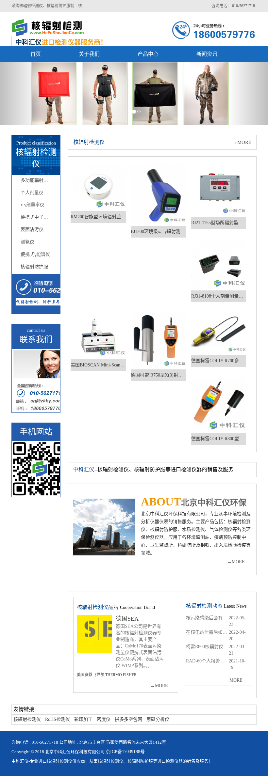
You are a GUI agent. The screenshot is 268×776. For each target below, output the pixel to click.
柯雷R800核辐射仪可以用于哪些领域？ (207, 646)
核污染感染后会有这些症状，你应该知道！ (207, 617)
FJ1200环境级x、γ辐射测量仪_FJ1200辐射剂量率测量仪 (158, 231)
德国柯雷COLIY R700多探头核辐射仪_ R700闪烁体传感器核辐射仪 (218, 360)
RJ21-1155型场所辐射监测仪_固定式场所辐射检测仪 (218, 222)
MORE (241, 142)
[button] (20, 93)
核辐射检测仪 (31, 6)
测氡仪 (27, 242)
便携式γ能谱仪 (35, 254)
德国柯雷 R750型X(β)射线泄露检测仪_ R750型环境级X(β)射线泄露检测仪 (158, 375)
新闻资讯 (206, 54)
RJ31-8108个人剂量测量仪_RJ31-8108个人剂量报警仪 (218, 296)
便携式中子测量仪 (39, 217)
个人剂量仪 (32, 192)
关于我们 (89, 54)
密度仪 (103, 719)
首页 (35, 54)
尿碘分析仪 (157, 719)
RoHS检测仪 (57, 719)
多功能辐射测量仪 (39, 180)
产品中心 (148, 54)
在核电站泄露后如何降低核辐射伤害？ (207, 632)
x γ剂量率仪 (32, 204)
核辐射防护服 (34, 266)
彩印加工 (83, 719)
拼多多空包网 (128, 719)
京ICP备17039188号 (125, 751)
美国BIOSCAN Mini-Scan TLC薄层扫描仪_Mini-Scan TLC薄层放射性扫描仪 (98, 365)
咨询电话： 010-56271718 (233, 6)
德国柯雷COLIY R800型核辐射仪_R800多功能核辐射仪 (218, 438)
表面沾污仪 (32, 229)
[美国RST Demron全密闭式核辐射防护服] (134, 93)
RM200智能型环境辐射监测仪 (98, 216)
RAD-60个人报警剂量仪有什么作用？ (207, 661)
